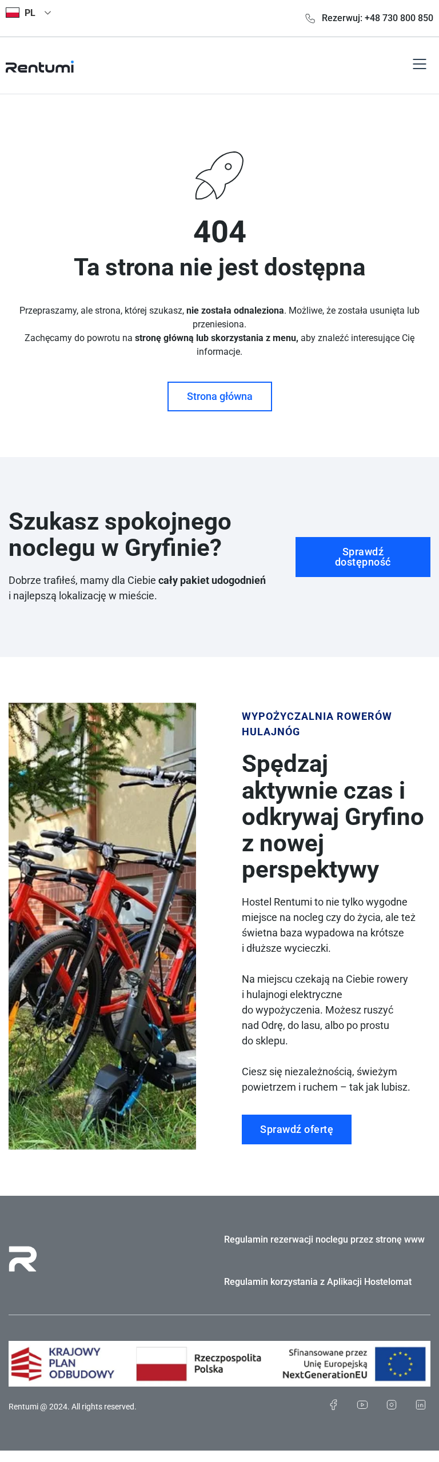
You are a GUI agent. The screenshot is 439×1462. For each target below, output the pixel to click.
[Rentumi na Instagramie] (391, 1405)
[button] (419, 65)
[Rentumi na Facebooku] (333, 1405)
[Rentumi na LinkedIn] (420, 1405)
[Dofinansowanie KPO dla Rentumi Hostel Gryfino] (219, 1364)
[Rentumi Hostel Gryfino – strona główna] (40, 65)
